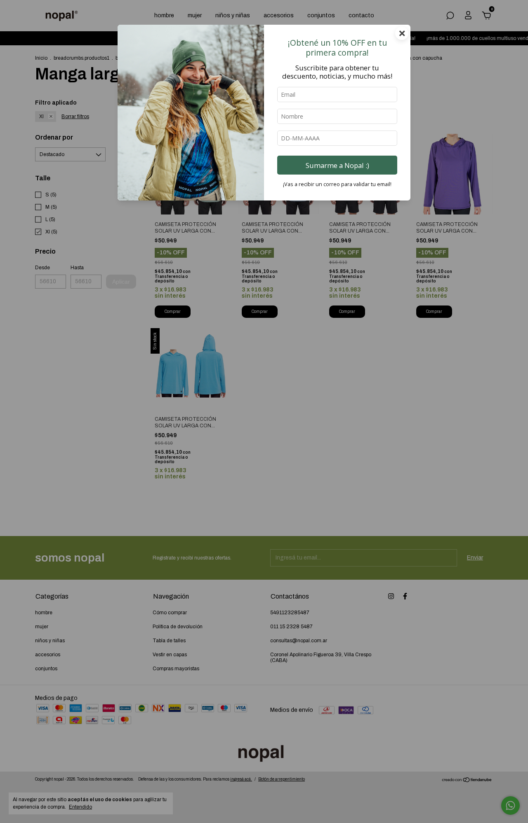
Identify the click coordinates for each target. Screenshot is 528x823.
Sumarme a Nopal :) (337, 165)
